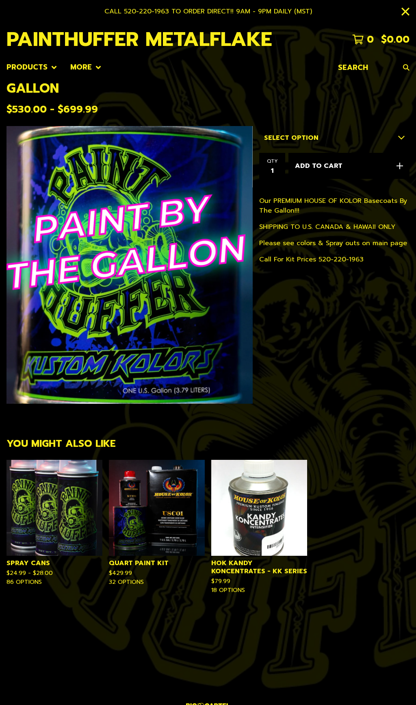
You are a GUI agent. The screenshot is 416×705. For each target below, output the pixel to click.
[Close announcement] (405, 11)
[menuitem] (31, 67)
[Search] (406, 67)
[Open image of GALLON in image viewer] (129, 264)
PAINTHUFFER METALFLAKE (139, 39)
